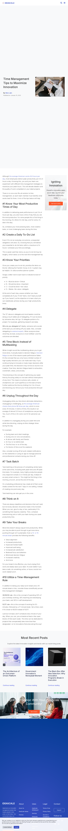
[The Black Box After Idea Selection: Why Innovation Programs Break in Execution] (57, 648)
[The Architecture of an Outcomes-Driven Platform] (12, 648)
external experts (17, 331)
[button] (4, 665)
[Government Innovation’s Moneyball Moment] (34, 648)
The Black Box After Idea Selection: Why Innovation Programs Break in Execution (56, 675)
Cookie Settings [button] (7, 827)
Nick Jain (9, 93)
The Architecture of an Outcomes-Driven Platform (11, 673)
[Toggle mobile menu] (65, 3)
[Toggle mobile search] (61, 3)
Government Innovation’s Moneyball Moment (34, 673)
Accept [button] (16, 827)
